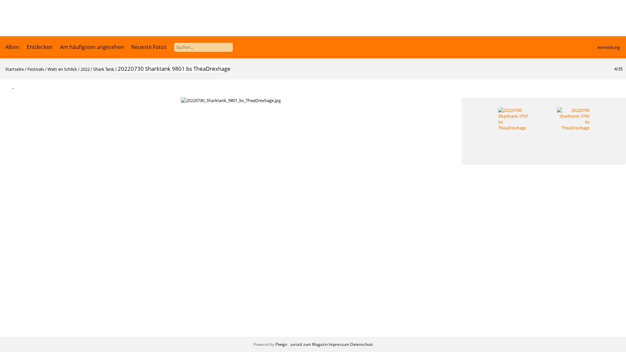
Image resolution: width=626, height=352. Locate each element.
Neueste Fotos (149, 47)
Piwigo (281, 344)
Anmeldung (608, 47)
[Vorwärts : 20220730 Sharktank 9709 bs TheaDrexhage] (617, 88)
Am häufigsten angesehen (92, 47)
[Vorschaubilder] (590, 88)
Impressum (339, 344)
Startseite (14, 69)
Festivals (35, 69)
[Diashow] (23, 88)
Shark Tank (103, 69)
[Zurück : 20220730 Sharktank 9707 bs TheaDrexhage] (604, 88)
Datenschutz (361, 344)
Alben (12, 47)
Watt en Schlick (62, 69)
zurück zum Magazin (309, 344)
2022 (85, 69)
